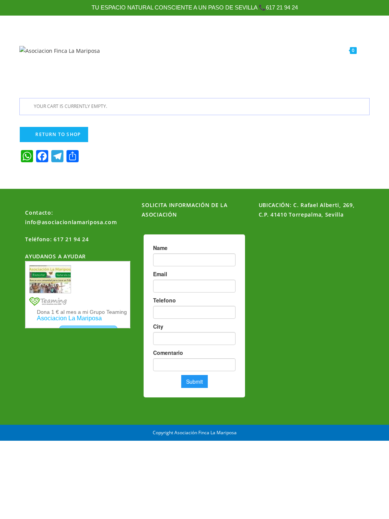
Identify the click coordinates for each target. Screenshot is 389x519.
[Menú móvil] (363, 50)
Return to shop (57, 134)
